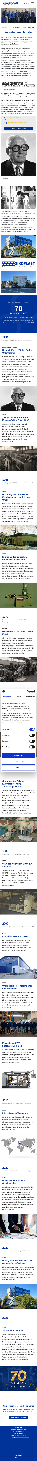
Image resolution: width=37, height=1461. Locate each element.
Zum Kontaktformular (18, 128)
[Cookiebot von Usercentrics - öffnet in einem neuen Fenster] (26, 691)
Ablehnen (18, 768)
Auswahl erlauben (18, 762)
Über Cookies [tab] (30, 696)
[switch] (32, 735)
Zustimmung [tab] (6, 696)
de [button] (27, 3)
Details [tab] (18, 696)
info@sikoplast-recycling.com (20, 1437)
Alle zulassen (18, 755)
